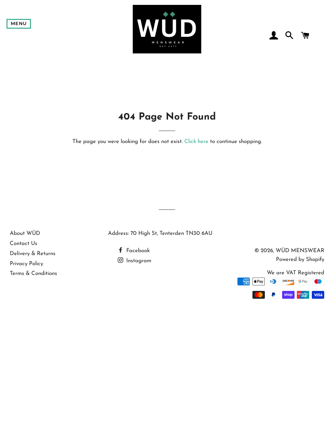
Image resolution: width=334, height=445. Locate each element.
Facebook (137, 250)
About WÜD (25, 233)
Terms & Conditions (33, 273)
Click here (196, 141)
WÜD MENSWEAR (300, 250)
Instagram (138, 261)
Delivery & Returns (32, 253)
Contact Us (23, 243)
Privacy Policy (26, 263)
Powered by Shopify (300, 259)
